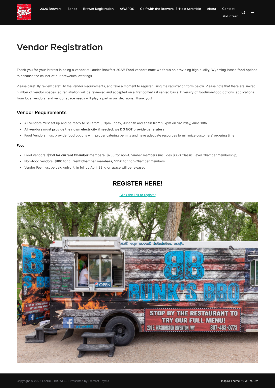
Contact (228, 9)
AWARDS (127, 9)
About (211, 9)
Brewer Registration (98, 9)
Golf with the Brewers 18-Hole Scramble (170, 9)
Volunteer (230, 16)
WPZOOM (251, 381)
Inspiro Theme (230, 381)
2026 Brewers (50, 9)
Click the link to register (138, 195)
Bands (72, 9)
